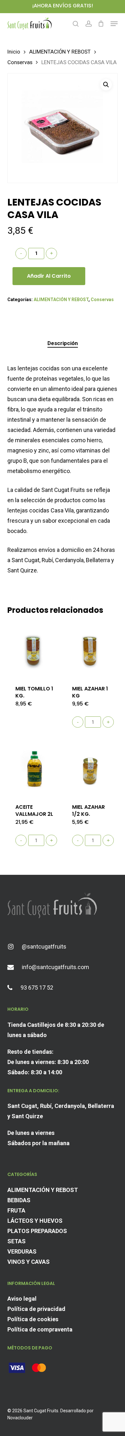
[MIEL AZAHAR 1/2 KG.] (91, 768)
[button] (114, 24)
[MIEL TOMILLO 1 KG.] (35, 649)
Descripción (62, 343)
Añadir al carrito (49, 276)
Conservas (19, 62)
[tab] (62, 343)
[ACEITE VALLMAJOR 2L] (35, 768)
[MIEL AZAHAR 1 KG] (91, 649)
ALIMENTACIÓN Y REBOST (60, 52)
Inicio (13, 52)
